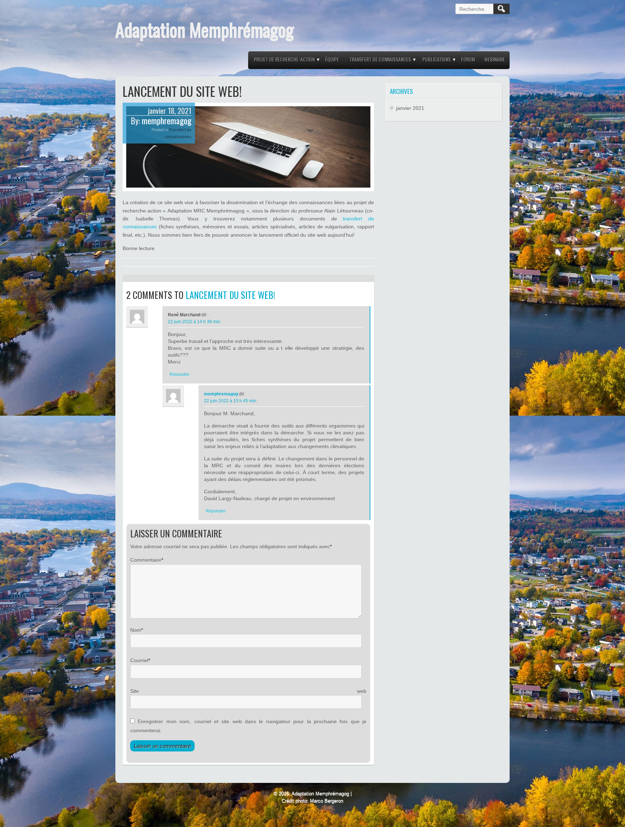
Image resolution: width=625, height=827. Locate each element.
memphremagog (166, 121)
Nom (135, 630)
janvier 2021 (410, 108)
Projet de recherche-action (284, 59)
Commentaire (145, 560)
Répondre (180, 374)
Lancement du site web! (230, 294)
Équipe (332, 59)
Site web (248, 691)
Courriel (139, 660)
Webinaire (494, 59)
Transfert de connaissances (380, 59)
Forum (468, 59)
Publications (436, 59)
